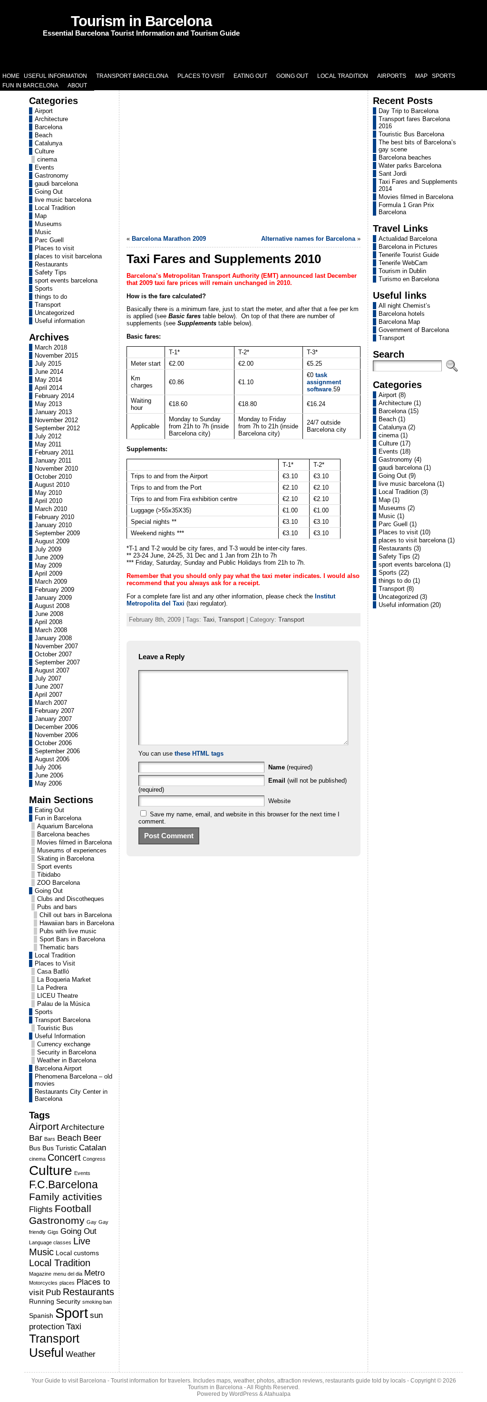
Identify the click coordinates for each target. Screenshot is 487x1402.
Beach (43, 135)
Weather (81, 1354)
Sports (44, 288)
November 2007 (56, 646)
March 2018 (51, 347)
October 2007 (53, 654)
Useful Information (60, 1036)
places (67, 1283)
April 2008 (48, 621)
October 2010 (53, 476)
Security (68, 1301)
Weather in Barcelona (66, 1060)
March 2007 (51, 702)
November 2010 (56, 468)
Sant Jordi (393, 173)
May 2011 (48, 444)
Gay (92, 1222)
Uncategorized (54, 312)
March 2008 (51, 630)
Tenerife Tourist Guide (409, 254)
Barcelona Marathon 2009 (169, 238)
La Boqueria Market (64, 979)
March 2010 (51, 508)
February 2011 (54, 452)
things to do (51, 296)
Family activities (65, 1197)
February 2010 (54, 517)
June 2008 (49, 613)
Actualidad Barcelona (408, 238)
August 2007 (52, 670)
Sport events (54, 866)
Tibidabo (48, 874)
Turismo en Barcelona (409, 279)
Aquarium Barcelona (65, 826)
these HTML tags (199, 753)
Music (43, 232)
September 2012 (57, 428)
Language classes (50, 1242)
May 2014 (48, 379)
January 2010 (53, 525)
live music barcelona (63, 199)
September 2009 (57, 533)
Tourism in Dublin (402, 271)
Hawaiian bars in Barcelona (76, 923)
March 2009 (51, 581)
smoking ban (97, 1302)
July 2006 (48, 767)
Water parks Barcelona (410, 165)
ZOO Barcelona (58, 882)
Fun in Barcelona (58, 818)
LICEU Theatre (57, 995)
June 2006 (49, 775)
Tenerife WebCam (403, 262)
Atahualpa (277, 1394)
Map (41, 215)
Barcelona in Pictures (408, 246)
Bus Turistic (59, 1148)
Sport (71, 1313)
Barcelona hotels (402, 313)
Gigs (53, 1232)
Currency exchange (63, 1044)
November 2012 (56, 420)
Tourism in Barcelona (141, 21)
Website (279, 801)
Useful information (60, 320)
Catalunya (48, 143)
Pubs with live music (68, 931)
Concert (64, 1157)
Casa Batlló (53, 971)
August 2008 (52, 605)
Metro (94, 1273)
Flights (41, 1209)
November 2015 (56, 355)
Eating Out (49, 810)
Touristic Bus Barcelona (411, 134)
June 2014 (49, 371)
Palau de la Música (63, 1003)
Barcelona (48, 127)
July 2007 (48, 678)
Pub (53, 1292)
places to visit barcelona (68, 256)
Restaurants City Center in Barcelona (71, 1095)
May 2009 (48, 565)
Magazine (40, 1274)
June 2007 (49, 686)
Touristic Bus (55, 1028)
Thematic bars (59, 947)
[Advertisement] (243, 161)
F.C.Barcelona (63, 1184)
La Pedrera (52, 987)
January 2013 (53, 412)
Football (73, 1208)
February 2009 (54, 589)
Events (44, 167)
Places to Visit (55, 963)
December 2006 (56, 726)
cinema (47, 159)
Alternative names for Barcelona (308, 238)
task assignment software (324, 382)
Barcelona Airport (58, 1068)
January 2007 (53, 718)
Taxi (73, 1326)
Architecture (51, 119)
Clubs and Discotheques (70, 898)
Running (41, 1301)
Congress (94, 1159)
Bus (34, 1148)
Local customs (77, 1253)
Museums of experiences (72, 850)
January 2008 (53, 638)
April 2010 (48, 500)
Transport (48, 304)
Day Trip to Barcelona (408, 110)
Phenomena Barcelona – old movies (73, 1080)
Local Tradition (55, 207)
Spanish (41, 1315)
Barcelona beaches (63, 834)
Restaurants (51, 264)
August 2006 (52, 759)
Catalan (92, 1147)
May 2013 (48, 403)
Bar (35, 1138)
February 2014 (54, 395)
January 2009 (53, 597)
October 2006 (53, 743)
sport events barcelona (66, 280)
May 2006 (48, 783)
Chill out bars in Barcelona (75, 915)
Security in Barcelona (66, 1052)
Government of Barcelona (414, 329)
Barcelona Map (399, 321)
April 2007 (48, 694)
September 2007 (57, 662)
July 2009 (48, 549)
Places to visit (54, 248)
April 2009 (48, 573)
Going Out (49, 191)
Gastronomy (51, 175)
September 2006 (57, 751)
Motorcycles (43, 1283)
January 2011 (53, 460)
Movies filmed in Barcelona (74, 842)
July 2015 (48, 363)
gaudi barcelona (56, 183)
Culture (44, 151)
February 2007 (54, 710)
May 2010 (48, 492)
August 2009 (52, 541)
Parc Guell (49, 240)
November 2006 (56, 735)
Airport (44, 110)
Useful (46, 1352)
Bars (49, 1139)
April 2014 (48, 387)
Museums (48, 223)
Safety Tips (51, 272)
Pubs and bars (57, 906)
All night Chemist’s (404, 305)
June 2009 (49, 557)
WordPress (243, 1394)
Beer (92, 1138)
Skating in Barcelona (65, 858)
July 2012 (48, 436)
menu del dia (67, 1274)
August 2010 (52, 484)
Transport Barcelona (62, 1019)
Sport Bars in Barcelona (72, 939)
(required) (290, 767)
